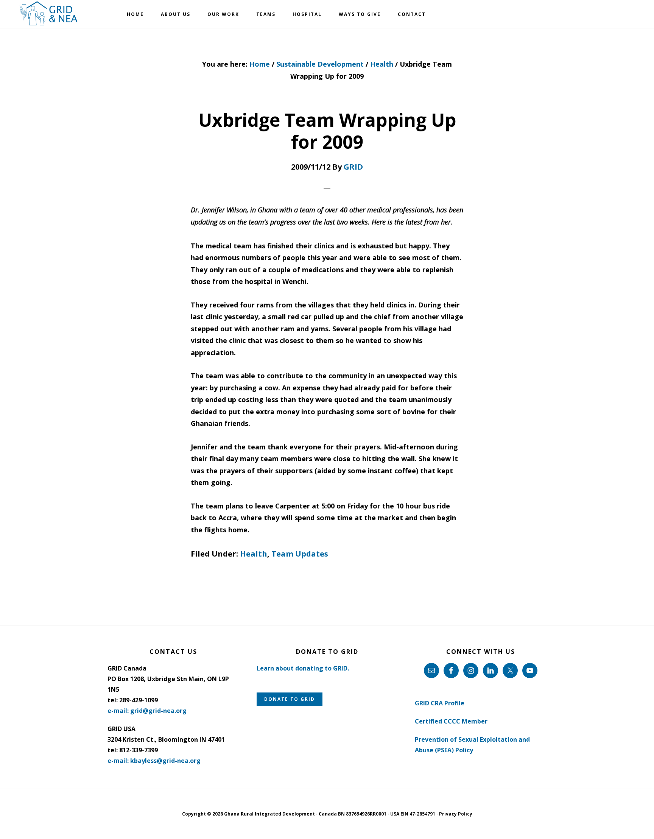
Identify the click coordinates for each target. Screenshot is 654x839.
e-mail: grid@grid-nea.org (147, 710)
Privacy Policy (455, 814)
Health (253, 554)
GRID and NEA (49, 13)
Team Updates (299, 554)
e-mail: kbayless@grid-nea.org (154, 760)
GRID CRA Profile (439, 703)
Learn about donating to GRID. (303, 668)
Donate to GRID (289, 699)
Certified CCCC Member (451, 721)
